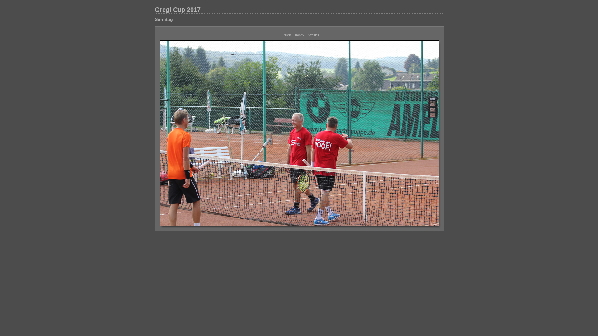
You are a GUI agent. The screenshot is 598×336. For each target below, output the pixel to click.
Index (299, 35)
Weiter (313, 35)
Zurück (285, 35)
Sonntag (164, 19)
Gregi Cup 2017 (178, 9)
